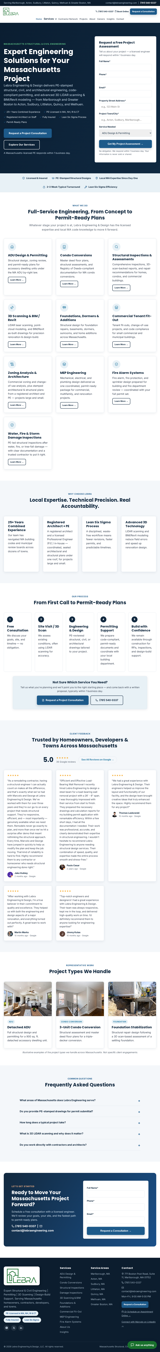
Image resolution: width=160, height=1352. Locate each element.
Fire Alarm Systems (70, 1321)
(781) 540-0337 (148, 3)
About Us (65, 1327)
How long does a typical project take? (43, 1122)
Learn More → (17, 280)
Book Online (123, 11)
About (92, 19)
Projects (84, 19)
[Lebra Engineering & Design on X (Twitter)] (14, 1328)
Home (39, 19)
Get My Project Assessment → (125, 144)
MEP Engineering (69, 1316)
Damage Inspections (71, 1292)
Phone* (103, 74)
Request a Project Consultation (28, 133)
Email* (102, 87)
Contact (120, 19)
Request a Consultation (143, 11)
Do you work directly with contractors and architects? (53, 1144)
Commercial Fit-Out (71, 1311)
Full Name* (104, 61)
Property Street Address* (112, 100)
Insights (111, 19)
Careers (101, 19)
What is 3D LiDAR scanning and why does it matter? (51, 1133)
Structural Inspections (72, 1287)
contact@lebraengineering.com (121, 3)
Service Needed (107, 127)
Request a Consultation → (115, 1230)
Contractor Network (68, 19)
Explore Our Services (22, 144)
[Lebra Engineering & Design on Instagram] (6, 1328)
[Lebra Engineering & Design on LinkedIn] (21, 1328)
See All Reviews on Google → (97, 759)
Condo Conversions (71, 1282)
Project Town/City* (109, 113)
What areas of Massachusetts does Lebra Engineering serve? (57, 1100)
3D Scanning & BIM (70, 1298)
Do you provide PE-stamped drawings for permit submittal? (56, 1111)
